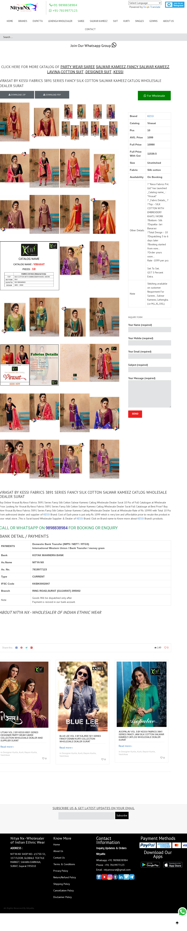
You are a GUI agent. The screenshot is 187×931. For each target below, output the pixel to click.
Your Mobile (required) (140, 338)
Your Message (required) (141, 378)
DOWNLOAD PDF (53, 94)
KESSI (118, 72)
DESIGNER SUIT (98, 72)
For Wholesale (155, 95)
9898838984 (57, 528)
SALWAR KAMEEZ (111, 67)
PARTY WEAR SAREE (77, 67)
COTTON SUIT (72, 72)
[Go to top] (177, 923)
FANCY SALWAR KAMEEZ (148, 67)
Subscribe (122, 815)
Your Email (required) (139, 351)
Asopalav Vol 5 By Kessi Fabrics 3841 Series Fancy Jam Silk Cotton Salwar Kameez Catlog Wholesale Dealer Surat (141, 735)
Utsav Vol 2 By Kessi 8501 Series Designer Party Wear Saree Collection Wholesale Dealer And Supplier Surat (22, 736)
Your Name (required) (140, 325)
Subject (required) (138, 364)
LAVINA (53, 72)
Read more (7, 746)
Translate (155, 7)
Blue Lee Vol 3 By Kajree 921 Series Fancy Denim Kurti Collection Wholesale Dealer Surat (80, 739)
